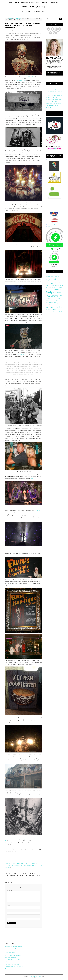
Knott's (20, 18)
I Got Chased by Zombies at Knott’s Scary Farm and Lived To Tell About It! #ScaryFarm (22, 26)
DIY (51, 280)
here (32, 478)
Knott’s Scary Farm (30, 76)
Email (8, 911)
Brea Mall (47, 275)
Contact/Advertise (36, 11)
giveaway (51, 282)
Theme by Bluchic (34, 977)
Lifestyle (11, 2)
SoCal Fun (31, 2)
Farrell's (47, 282)
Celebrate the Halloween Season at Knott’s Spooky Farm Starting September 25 (53, 105)
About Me (28, 11)
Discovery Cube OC (51, 276)
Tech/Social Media (54, 2)
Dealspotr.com (54, 266)
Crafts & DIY (44, 2)
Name (9, 905)
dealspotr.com (55, 251)
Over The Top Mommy (36, 976)
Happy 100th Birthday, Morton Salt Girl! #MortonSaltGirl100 (22, 863)
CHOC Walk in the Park (58, 275)
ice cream (57, 285)
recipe (57, 303)
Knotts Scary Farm (51, 296)
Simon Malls (53, 305)
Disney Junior (59, 276)
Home (23, 11)
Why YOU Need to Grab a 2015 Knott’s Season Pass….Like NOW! (23, 878)
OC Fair (58, 300)
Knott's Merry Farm (53, 294)
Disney (56, 276)
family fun (58, 280)
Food (16, 2)
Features (44, 11)
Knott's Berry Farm (53, 290)
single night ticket (24, 839)
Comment (9, 890)
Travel (38, 2)
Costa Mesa (47, 276)
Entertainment (23, 2)
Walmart (47, 312)
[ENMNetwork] (54, 177)
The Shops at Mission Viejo (54, 308)
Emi (54, 280)
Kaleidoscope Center (49, 289)
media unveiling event (20, 80)
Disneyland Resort (57, 278)
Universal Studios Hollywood (54, 311)
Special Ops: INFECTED (23, 354)
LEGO (57, 296)
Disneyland (49, 278)
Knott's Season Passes (54, 295)
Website (9, 916)
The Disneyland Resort (53, 307)
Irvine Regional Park (58, 287)
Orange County (16, 18)
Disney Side (48, 280)
